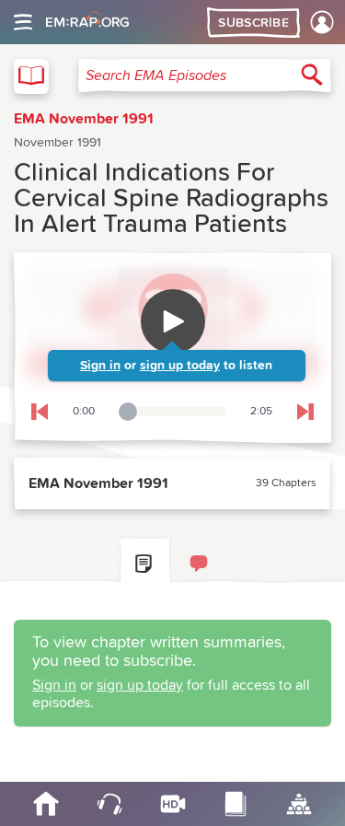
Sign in (100, 365)
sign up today (180, 365)
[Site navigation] (23, 22)
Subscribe (253, 23)
